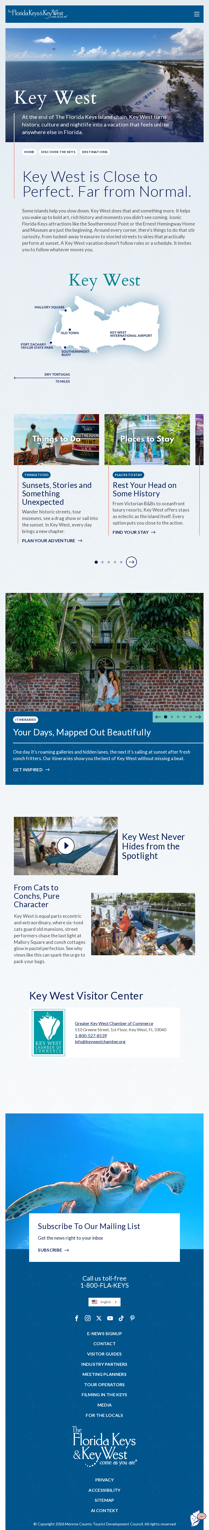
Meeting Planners (104, 1374)
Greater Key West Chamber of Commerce (114, 1023)
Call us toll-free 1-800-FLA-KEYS (104, 1281)
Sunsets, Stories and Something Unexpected (57, 493)
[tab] (96, 562)
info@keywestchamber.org (100, 1041)
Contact (104, 1343)
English (106, 1302)
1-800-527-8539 (91, 1035)
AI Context (104, 1510)
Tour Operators (104, 1384)
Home (29, 152)
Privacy (104, 1479)
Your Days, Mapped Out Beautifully (82, 732)
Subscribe (50, 1249)
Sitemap (104, 1500)
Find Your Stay (130, 532)
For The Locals (104, 1415)
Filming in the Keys (104, 1394)
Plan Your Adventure (48, 540)
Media (104, 1404)
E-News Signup (104, 1333)
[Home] (37, 14)
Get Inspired (28, 769)
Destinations (95, 152)
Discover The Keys (58, 152)
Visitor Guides (104, 1353)
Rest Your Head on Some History (145, 489)
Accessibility (104, 1490)
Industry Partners (104, 1364)
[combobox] (104, 1302)
